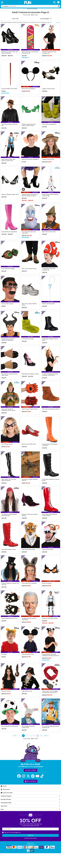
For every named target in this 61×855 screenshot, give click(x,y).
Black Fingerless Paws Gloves (9, 618)
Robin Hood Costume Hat (49, 231)
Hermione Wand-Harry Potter (9, 88)
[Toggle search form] (54, 2)
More (2, 809)
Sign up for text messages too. (12, 832)
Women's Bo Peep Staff (48, 303)
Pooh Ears (4, 654)
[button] (58, 2)
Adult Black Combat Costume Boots (50, 339)
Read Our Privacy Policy (30, 838)
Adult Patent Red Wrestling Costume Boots (49, 515)
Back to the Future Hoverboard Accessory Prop (30, 52)
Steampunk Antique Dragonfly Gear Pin (30, 480)
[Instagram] (23, 776)
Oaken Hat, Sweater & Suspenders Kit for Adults (8, 409)
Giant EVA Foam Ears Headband (30, 159)
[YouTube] (37, 776)
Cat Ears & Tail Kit (6, 691)
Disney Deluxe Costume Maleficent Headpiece (8, 339)
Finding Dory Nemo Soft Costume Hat (48, 269)
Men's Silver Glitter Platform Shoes (29, 304)
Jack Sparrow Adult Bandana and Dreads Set (9, 515)
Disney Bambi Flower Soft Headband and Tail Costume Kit (50, 655)
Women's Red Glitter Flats (29, 444)
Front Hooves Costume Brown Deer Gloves (9, 374)
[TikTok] (42, 776)
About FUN (4, 806)
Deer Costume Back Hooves (29, 268)
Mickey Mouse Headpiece (28, 88)
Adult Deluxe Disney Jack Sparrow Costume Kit (8, 160)
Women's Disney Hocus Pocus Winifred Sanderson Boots (30, 195)
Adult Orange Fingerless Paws (30, 409)
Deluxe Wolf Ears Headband (29, 583)
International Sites (6, 802)
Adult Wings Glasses (7, 444)
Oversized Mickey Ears (28, 654)
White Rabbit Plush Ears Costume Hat (28, 727)
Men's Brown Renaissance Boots (50, 409)
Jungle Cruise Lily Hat (48, 159)
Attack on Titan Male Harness (50, 618)
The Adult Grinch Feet (28, 338)
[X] (28, 776)
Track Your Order (7, 792)
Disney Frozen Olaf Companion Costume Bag (50, 195)
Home (4, 786)
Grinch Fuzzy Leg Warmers (49, 124)
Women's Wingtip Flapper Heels (10, 194)
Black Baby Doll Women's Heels (30, 374)
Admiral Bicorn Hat (27, 691)
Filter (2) (14, 18)
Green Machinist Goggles (8, 268)
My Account (6, 789)
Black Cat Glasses (47, 583)
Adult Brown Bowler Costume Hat (10, 125)
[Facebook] (19, 776)
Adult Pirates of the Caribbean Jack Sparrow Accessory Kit (50, 692)
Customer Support (6, 796)
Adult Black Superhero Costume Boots (50, 480)
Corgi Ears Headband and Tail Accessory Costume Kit (50, 374)
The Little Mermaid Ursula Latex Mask (29, 232)
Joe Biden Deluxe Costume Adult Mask (29, 619)
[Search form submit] (58, 6)
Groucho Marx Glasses (7, 303)
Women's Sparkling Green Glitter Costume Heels (29, 125)
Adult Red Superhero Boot (9, 549)
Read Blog (31, 781)
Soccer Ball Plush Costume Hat (10, 726)
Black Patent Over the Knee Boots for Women (9, 480)
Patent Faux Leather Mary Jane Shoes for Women (10, 52)
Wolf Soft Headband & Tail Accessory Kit (49, 52)
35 (41, 735)
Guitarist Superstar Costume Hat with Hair (10, 584)
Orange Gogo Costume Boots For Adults (50, 444)
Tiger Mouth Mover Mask (28, 549)
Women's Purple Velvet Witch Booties (30, 515)
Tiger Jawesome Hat (47, 549)
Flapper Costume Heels (48, 88)
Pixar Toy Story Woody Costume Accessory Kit (50, 727)
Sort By (44, 18)
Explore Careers (30, 770)
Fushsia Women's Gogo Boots (9, 231)
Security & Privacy (6, 799)
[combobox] (34, 6)
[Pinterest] (33, 776)
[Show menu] (2, 2)
